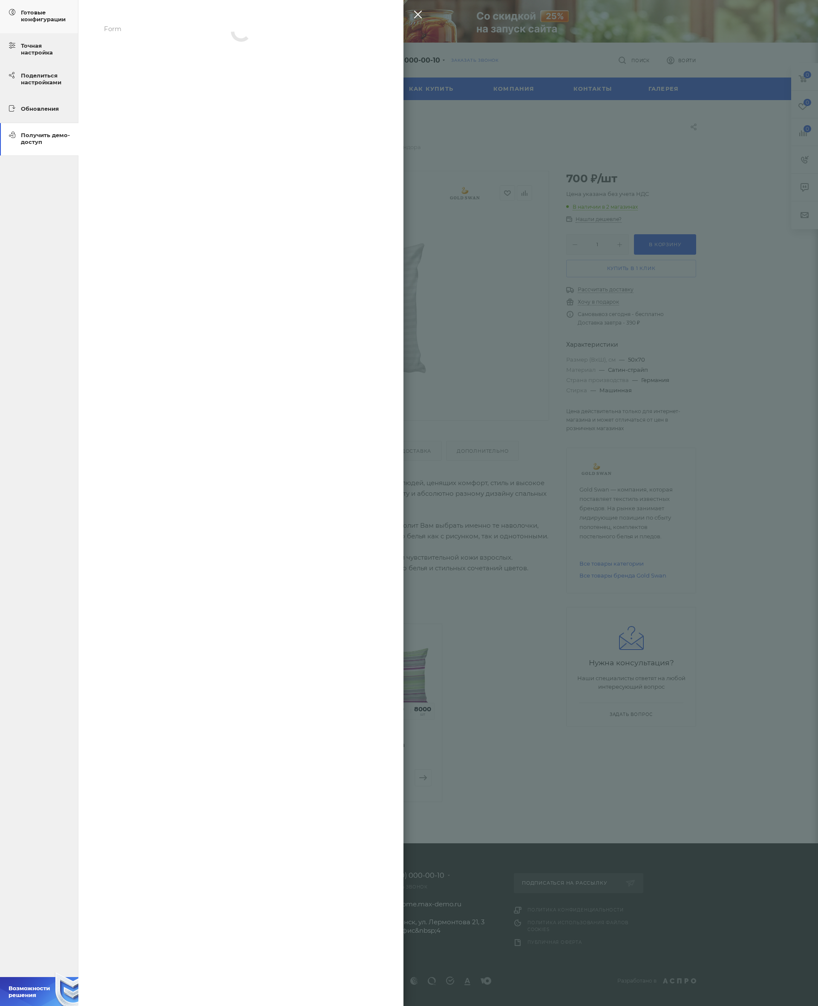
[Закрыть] (415, 16)
